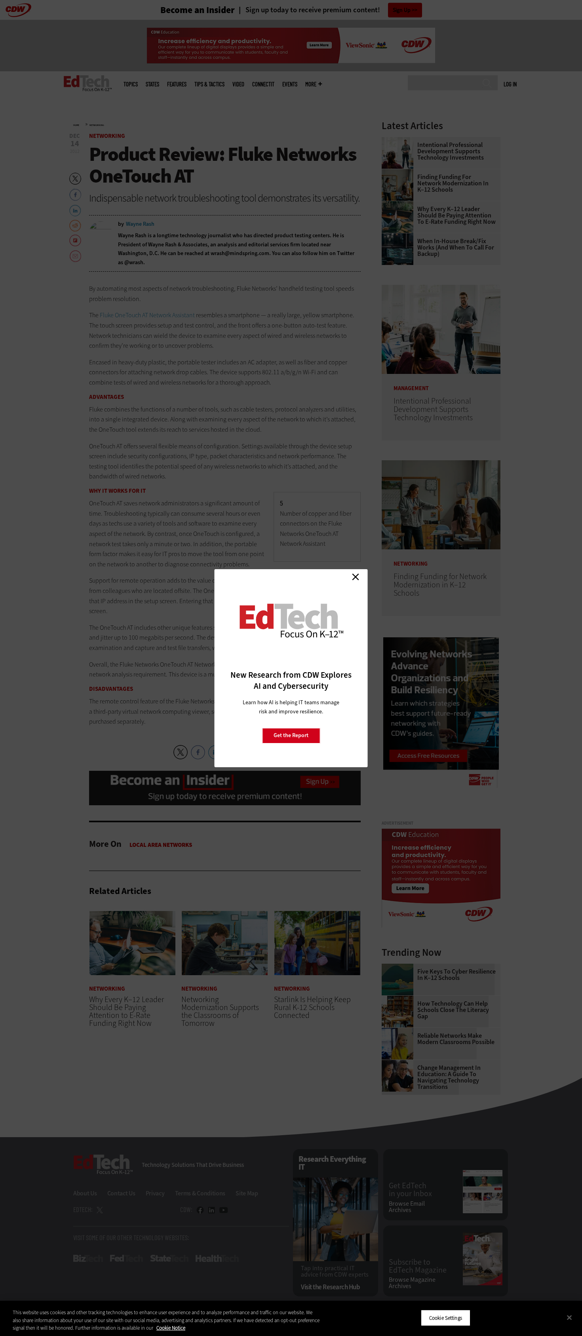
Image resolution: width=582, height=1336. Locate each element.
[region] (291, 1318)
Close (355, 577)
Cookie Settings (445, 1317)
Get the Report (291, 735)
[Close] (569, 1317)
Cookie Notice (170, 1328)
